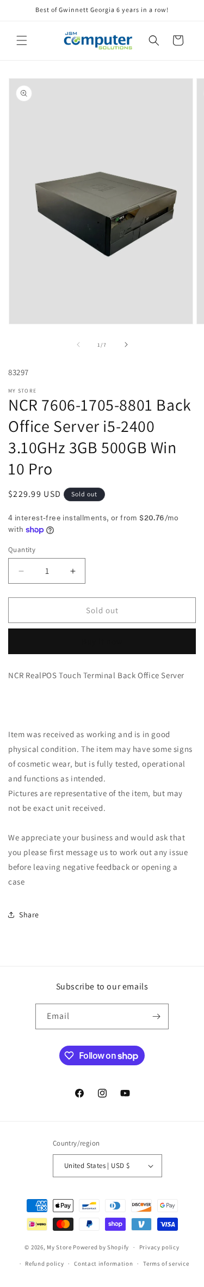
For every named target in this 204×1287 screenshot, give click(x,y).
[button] (22, 40)
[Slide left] (78, 345)
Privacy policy (159, 1247)
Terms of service (166, 1263)
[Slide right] (126, 345)
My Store (59, 1247)
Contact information (103, 1263)
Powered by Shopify (101, 1247)
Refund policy (44, 1263)
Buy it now (102, 641)
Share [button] (29, 915)
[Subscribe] (156, 1016)
